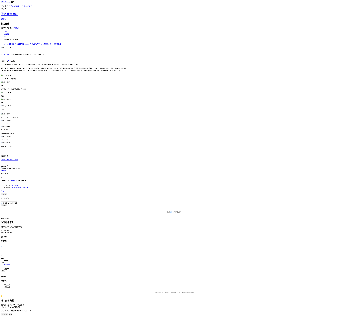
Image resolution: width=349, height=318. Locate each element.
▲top (2, 191)
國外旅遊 (15, 185)
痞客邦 (13, 180)
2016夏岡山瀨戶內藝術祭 (20, 187)
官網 (9, 61)
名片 (5, 36)
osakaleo (3, 170)
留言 (17, 180)
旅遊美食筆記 (9, 14)
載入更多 (3, 194)
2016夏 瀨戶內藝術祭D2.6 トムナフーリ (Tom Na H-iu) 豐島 (33, 44)
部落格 (6, 34)
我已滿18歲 (4, 314)
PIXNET (161, 292)
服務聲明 (191, 292)
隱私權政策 (185, 292)
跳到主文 (4, 19)
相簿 (5, 31)
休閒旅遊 (16, 28)
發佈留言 (3, 205)
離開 (10, 314)
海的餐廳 (6, 54)
